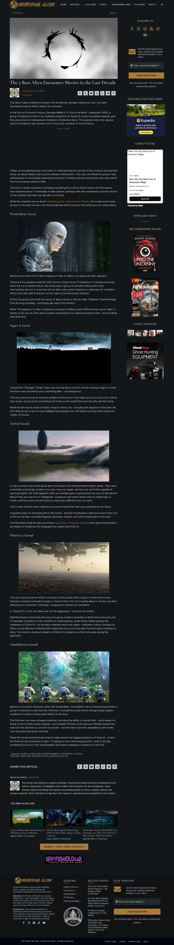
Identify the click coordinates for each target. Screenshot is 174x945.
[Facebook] (80, 93)
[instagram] (34, 923)
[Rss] (151, 28)
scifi (62, 756)
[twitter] (29, 923)
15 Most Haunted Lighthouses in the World (97, 913)
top (66, 756)
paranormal (54, 756)
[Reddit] (97, 93)
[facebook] (24, 923)
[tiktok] (39, 923)
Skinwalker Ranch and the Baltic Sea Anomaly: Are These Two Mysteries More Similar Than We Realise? (100, 833)
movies (45, 756)
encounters (36, 756)
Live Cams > (70, 890)
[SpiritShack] (64, 859)
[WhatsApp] (102, 93)
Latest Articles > (71, 887)
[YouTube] (145, 35)
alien (18, 756)
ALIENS (24, 754)
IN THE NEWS (66, 754)
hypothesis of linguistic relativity (71, 522)
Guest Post (27, 91)
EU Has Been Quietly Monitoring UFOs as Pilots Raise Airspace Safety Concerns (64, 833)
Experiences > (70, 894)
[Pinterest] (113, 93)
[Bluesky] (91, 93)
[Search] (162, 4)
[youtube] (44, 923)
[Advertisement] (64, 148)
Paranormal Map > (72, 901)
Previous (18, 12)
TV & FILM (77, 754)
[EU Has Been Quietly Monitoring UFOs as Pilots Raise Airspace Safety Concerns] (64, 810)
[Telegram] (108, 93)
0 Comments (29, 836)
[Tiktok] (158, 28)
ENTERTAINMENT (51, 754)
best (29, 756)
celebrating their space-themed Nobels (68, 201)
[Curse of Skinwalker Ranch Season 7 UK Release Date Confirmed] (28, 810)
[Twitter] (138, 28)
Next (112, 12)
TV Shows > (69, 897)
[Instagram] (145, 28)
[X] (85, 93)
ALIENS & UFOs (35, 754)
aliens (23, 756)
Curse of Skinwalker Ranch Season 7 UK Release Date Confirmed (28, 831)
